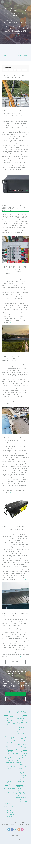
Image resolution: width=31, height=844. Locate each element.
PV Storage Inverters (21, 711)
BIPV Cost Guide (21, 779)
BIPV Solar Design (21, 766)
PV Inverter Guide (21, 716)
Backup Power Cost (21, 794)
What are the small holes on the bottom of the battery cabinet (14, 358)
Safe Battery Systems (10, 794)
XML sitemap (15, 837)
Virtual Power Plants (21, 722)
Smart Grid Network (21, 731)
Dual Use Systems (21, 786)
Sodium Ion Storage (21, 753)
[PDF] (6, 171)
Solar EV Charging (9, 740)
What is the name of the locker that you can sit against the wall (13, 208)
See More (15, 661)
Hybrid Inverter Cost (21, 714)
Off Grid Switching (21, 796)
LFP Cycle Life (9, 792)
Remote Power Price (9, 812)
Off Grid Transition (9, 807)
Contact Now (15, 699)
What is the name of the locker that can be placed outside (15, 440)
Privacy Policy (15, 835)
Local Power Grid (21, 748)
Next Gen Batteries (21, 759)
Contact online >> (15, 35)
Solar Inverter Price (21, 713)
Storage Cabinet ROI (9, 724)
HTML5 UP (17, 839)
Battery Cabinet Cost (10, 714)
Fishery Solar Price (21, 783)
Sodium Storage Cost (21, 761)
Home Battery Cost (9, 761)
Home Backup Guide (21, 801)
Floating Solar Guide (21, 784)
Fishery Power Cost (21, 788)
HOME (5, 54)
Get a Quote (15, 694)
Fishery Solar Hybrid (21, 781)
